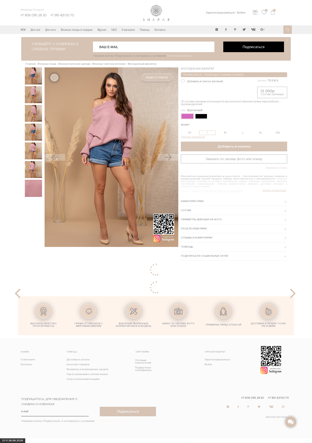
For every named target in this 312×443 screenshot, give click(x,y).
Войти (241, 12)
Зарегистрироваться (220, 12)
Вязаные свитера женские (109, 63)
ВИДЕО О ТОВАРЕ (157, 77)
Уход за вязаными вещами (83, 379)
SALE (114, 30)
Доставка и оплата (78, 359)
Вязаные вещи (47, 63)
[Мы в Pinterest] (235, 29)
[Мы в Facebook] (226, 29)
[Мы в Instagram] (216, 29)
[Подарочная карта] (255, 13)
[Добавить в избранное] (212, 81)
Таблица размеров (193, 137)
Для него (50, 30)
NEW (23, 30)
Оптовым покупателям (143, 361)
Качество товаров (78, 364)
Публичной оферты (179, 55)
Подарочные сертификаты (143, 369)
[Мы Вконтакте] (253, 29)
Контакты (160, 30)
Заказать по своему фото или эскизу (234, 159)
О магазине (128, 30)
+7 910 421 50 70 (278, 398)
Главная (30, 63)
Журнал (101, 30)
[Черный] (201, 116)
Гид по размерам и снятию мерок (87, 374)
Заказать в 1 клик (276, 168)
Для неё (35, 30)
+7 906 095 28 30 (252, 398)
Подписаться (253, 47)
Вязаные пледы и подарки (77, 30)
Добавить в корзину (234, 146)
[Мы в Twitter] (244, 29)
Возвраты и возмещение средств (87, 369)
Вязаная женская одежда (74, 63)
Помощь (145, 30)
